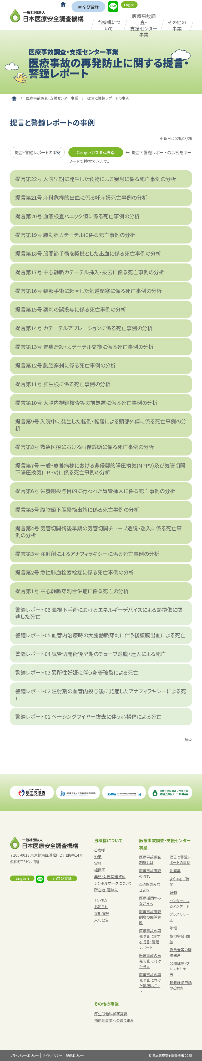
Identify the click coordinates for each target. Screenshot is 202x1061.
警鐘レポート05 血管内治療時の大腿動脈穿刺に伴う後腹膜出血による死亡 (100, 635)
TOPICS (100, 900)
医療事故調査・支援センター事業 (143, 25)
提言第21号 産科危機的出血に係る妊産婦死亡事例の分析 (81, 197)
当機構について (108, 25)
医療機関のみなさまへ (150, 900)
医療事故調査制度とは (150, 859)
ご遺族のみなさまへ (149, 887)
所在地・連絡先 (106, 889)
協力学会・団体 (180, 938)
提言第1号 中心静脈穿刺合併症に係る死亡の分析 (72, 591)
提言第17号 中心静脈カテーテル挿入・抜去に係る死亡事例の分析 (89, 272)
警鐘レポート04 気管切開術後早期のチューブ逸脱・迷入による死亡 (90, 654)
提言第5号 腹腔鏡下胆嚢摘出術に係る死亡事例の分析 (77, 509)
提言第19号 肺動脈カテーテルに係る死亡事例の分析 (75, 235)
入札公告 (101, 920)
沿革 (98, 856)
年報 (173, 927)
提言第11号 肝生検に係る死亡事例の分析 (62, 384)
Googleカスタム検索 (96, 152)
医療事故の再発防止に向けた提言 (150, 961)
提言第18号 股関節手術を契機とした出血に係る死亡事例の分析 (88, 253)
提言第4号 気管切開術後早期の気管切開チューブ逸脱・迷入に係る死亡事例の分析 (98, 531)
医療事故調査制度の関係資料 (150, 917)
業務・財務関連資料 (109, 876)
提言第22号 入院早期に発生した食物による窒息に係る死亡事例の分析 (95, 179)
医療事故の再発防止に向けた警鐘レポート (150, 983)
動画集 (175, 870)
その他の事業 (177, 25)
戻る (188, 739)
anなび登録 (88, 6)
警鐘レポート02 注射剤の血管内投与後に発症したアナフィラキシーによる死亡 (100, 694)
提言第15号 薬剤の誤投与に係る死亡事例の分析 (70, 309)
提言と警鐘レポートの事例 (180, 859)
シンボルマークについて (113, 883)
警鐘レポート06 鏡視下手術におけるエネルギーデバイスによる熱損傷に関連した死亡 (99, 613)
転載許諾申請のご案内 (181, 985)
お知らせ (101, 906)
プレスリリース (179, 917)
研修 (173, 892)
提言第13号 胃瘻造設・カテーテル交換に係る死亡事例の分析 (84, 346)
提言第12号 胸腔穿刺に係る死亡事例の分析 (65, 365)
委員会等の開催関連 (180, 952)
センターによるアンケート (180, 903)
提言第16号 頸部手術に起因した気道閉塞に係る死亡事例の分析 (88, 290)
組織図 (99, 869)
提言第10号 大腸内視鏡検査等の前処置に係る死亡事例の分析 (86, 402)
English (129, 4)
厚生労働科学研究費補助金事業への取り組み (114, 1017)
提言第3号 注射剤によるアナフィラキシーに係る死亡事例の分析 (87, 553)
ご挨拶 (99, 850)
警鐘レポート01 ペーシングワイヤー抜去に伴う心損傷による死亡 (88, 716)
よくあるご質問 (179, 881)
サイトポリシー (52, 1055)
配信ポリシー (75, 1055)
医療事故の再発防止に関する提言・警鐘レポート (150, 939)
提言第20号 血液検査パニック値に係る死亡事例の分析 (77, 216)
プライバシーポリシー (24, 1055)
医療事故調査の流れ (150, 873)
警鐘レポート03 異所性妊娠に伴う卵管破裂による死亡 (76, 672)
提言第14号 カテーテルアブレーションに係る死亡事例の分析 (84, 328)
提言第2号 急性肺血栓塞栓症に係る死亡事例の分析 (74, 572)
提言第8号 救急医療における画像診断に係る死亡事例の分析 (84, 447)
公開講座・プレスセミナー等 (180, 969)
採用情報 (101, 913)
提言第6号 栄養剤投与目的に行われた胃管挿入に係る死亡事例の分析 (95, 491)
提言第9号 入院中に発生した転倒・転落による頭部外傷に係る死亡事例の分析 (100, 424)
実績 (98, 863)
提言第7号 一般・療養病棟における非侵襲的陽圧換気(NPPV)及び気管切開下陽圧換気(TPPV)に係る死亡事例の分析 (100, 469)
